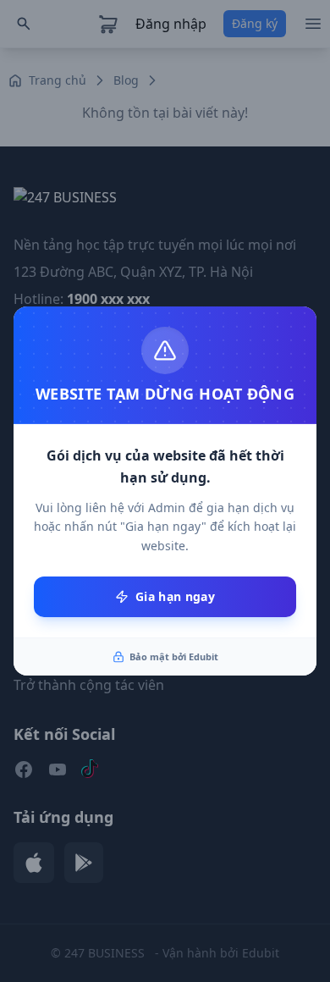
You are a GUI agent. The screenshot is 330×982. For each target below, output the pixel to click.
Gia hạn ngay (175, 596)
